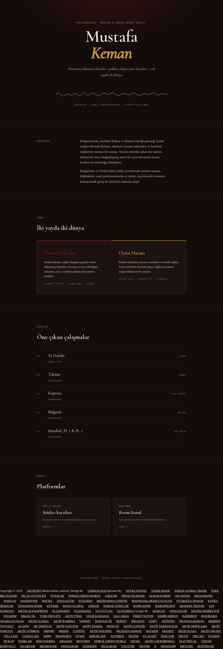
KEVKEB (52, 606)
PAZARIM (10, 616)
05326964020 (82, 611)
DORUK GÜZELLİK (116, 606)
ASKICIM (111, 596)
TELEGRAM (109, 646)
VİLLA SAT (11, 636)
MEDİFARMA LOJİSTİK (112, 601)
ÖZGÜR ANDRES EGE (205, 611)
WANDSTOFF (29, 601)
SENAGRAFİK (203, 596)
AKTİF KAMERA (64, 621)
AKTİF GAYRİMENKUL (160, 641)
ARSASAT (65, 641)
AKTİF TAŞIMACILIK (163, 626)
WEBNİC (85, 621)
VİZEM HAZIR (160, 591)
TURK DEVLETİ (50, 616)
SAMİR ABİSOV (167, 616)
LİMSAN (93, 606)
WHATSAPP (168, 646)
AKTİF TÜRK (73, 616)
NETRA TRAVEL (136, 591)
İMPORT (49, 631)
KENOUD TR (103, 621)
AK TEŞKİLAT (42, 626)
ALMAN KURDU (160, 596)
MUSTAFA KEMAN (191, 621)
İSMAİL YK (28, 616)
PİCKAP (9, 641)
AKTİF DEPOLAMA (194, 626)
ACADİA (23, 626)
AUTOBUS (117, 636)
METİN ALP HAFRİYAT (33, 611)
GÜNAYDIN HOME (30, 606)
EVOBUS (214, 636)
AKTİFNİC (168, 621)
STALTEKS (85, 601)
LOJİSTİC (79, 631)
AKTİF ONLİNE (211, 631)
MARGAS (10, 601)
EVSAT (80, 636)
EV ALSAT (149, 636)
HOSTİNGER (206, 646)
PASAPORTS (63, 636)
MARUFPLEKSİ (165, 606)
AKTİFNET (34, 591)
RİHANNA (137, 621)
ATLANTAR (182, 596)
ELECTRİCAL (188, 641)
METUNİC (186, 646)
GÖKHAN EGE (97, 591)
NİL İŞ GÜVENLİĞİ (33, 596)
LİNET (153, 621)
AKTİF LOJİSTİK (134, 626)
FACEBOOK (27, 646)
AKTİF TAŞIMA (92, 626)
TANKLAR (25, 641)
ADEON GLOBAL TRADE (190, 591)
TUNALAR (57, 596)
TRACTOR (167, 636)
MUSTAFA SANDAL (129, 631)
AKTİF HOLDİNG (101, 631)
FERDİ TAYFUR (143, 616)
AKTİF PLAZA (187, 631)
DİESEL (135, 641)
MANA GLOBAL (73, 606)
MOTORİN (83, 641)
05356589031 (125, 611)
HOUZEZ (168, 631)
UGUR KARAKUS (97, 616)
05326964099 (61, 611)
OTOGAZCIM (65, 601)
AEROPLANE (97, 636)
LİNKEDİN (90, 646)
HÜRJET (121, 621)
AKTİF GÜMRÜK (28, 631)
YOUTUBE (128, 646)
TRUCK (183, 636)
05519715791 (104, 611)
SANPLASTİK (142, 606)
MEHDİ (63, 631)
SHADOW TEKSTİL (191, 606)
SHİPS (47, 636)
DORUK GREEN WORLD (84, 596)
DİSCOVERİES (45, 641)
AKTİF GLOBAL (38, 621)
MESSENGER (48, 646)
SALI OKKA (121, 616)
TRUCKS (198, 636)
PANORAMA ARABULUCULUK (152, 601)
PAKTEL (47, 601)
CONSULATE (30, 636)
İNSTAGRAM (69, 646)
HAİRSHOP (189, 616)
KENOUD (113, 626)
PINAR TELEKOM (133, 596)
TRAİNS (133, 636)
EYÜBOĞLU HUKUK (189, 601)
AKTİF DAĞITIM (67, 626)
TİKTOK (144, 646)
